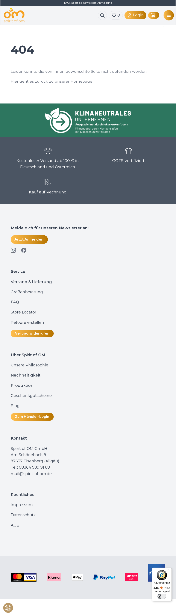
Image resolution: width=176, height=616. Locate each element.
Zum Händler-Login (32, 417)
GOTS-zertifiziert (128, 160)
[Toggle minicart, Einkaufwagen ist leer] (153, 15)
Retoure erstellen (27, 322)
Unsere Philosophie (29, 365)
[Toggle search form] (102, 15)
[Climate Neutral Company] (88, 120)
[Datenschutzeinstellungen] (8, 608)
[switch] (162, 596)
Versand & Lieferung (31, 281)
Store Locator (23, 312)
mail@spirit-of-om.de (31, 473)
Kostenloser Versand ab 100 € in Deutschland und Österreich (48, 163)
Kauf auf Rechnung (48, 192)
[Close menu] (163, 26)
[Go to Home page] (51, 15)
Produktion (22, 385)
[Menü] (169, 570)
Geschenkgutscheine (31, 395)
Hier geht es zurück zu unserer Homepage (51, 81)
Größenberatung (27, 292)
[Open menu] (168, 15)
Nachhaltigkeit (26, 375)
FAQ (15, 302)
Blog (16, 405)
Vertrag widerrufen (32, 333)
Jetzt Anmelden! (29, 239)
